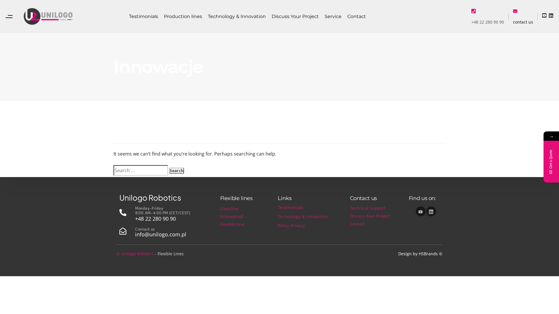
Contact (356, 16)
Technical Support (367, 208)
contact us (523, 22)
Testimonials (143, 16)
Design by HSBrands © (420, 253)
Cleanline (229, 209)
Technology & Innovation (237, 16)
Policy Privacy (291, 225)
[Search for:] (141, 170)
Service (333, 16)
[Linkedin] (431, 211)
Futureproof (231, 216)
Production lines (183, 16)
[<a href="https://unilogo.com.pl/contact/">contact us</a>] (515, 11)
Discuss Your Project (295, 16)
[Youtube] (421, 211)
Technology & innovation (303, 216)
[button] (10, 16)
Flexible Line (232, 224)
